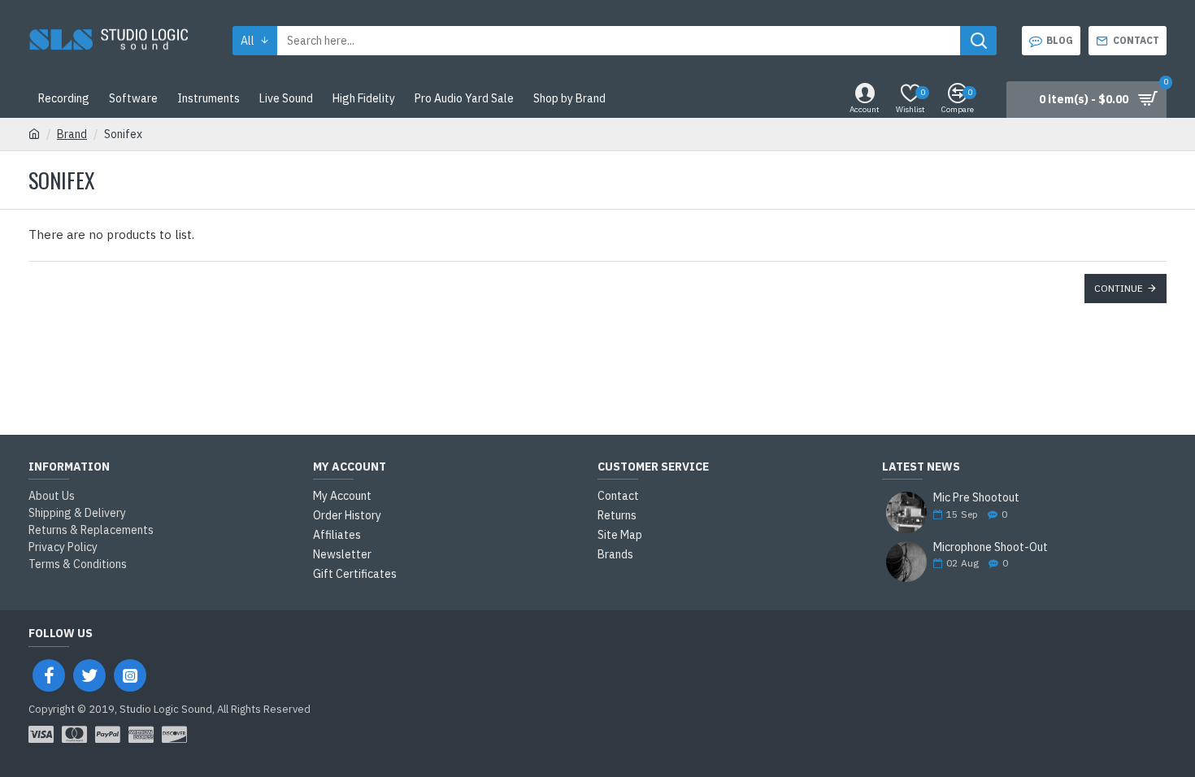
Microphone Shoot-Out (990, 547)
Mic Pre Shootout (976, 498)
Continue (1118, 288)
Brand (72, 134)
